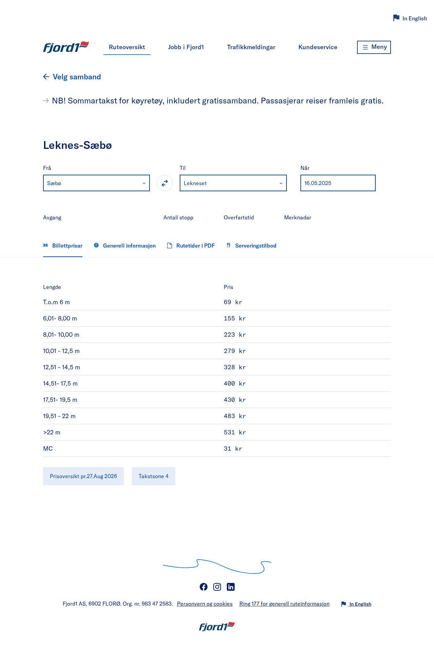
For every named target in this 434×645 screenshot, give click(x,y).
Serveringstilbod (255, 245)
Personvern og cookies (205, 603)
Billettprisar (66, 245)
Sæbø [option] (54, 183)
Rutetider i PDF (195, 245)
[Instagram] (217, 587)
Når (305, 167)
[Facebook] (203, 587)
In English (414, 18)
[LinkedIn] (230, 587)
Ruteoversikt (127, 47)
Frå (47, 167)
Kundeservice (317, 47)
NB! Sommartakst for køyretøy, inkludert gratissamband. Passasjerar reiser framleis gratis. (217, 100)
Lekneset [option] (195, 183)
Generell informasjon (129, 245)
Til (182, 167)
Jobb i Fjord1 (186, 47)
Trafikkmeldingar (251, 47)
